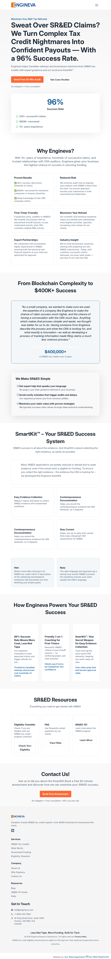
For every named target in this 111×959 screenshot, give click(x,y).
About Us (15, 868)
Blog (13, 888)
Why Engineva (18, 872)
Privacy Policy (81, 937)
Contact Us (16, 876)
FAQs (13, 896)
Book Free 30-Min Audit (27, 79)
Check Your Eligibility (25, 747)
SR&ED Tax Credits (20, 844)
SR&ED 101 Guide (19, 892)
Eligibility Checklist (20, 856)
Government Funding (21, 852)
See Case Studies (60, 79)
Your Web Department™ (75, 957)
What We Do (17, 848)
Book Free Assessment (55, 793)
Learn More (86, 740)
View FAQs (55, 742)
